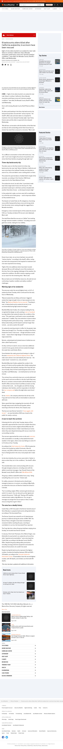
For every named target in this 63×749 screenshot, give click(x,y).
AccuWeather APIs (27, 713)
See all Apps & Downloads (20, 719)
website (7, 395)
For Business (4, 713)
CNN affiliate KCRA (27, 472)
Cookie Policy (30, 745)
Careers (35, 707)
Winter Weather (9, 39)
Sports (3, 733)
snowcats (32, 436)
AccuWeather (4, 701)
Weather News (14, 733)
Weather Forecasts (15, 615)
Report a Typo (4, 609)
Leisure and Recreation (32, 731)
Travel (7, 733)
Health (18, 731)
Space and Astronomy (51, 731)
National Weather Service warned (17, 302)
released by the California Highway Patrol (18, 355)
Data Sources (44, 745)
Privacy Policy (24, 745)
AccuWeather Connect (37, 713)
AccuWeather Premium (6, 725)
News (3, 39)
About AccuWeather (19, 707)
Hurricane (24, 731)
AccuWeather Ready (6, 731)
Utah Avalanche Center (18, 446)
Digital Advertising (28, 707)
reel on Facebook (30, 312)
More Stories (42, 107)
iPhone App (4, 719)
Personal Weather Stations (49, 713)
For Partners (11, 713)
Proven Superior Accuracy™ (7, 707)
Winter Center (21, 733)
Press (40, 707)
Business (14, 731)
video (12, 624)
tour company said (9, 390)
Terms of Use (17, 745)
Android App (10, 719)
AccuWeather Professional (18, 725)
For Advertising (19, 713)
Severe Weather (42, 731)
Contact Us (45, 707)
